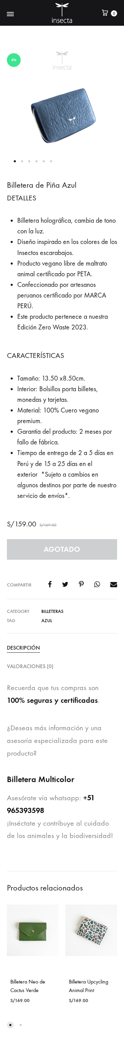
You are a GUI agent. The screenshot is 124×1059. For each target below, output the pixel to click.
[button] (10, 1025)
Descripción (23, 647)
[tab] (62, 647)
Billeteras (52, 611)
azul (46, 621)
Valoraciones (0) (30, 666)
